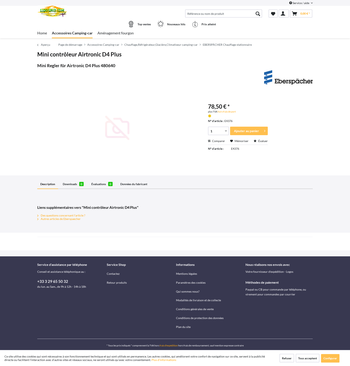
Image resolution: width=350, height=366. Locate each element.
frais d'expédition (169, 345)
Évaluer (263, 141)
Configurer (330, 358)
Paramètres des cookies (191, 282)
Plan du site (183, 327)
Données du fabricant (133, 184)
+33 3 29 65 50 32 (52, 281)
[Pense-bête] (273, 14)
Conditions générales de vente (195, 309)
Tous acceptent (307, 358)
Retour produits (117, 282)
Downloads (72, 184)
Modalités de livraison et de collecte (198, 300)
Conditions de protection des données (200, 318)
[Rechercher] (258, 14)
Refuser (287, 358)
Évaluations (101, 184)
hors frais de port (226, 111)
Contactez (113, 273)
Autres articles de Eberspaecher (60, 219)
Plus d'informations (164, 360)
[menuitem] (223, 14)
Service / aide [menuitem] (301, 3)
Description (47, 184)
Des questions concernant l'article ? (62, 215)
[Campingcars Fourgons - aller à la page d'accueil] (71, 11)
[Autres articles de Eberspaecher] (288, 77)
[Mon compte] (284, 14)
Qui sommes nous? (188, 291)
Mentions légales (186, 273)
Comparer (218, 141)
